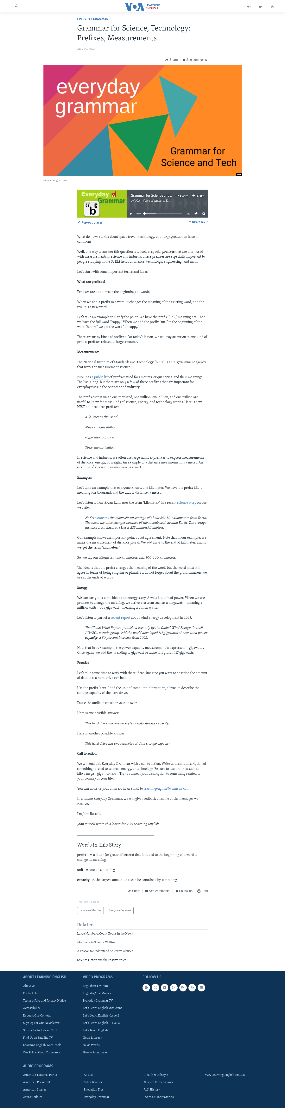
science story (186, 503)
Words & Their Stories (159, 1097)
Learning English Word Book (42, 1045)
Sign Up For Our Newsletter (41, 1023)
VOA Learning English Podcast (225, 1075)
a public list (100, 377)
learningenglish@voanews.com (166, 789)
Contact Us (30, 993)
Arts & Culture (32, 1097)
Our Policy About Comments (41, 1052)
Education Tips (94, 1089)
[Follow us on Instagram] (173, 987)
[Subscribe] (201, 987)
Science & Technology (158, 1082)
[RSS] (183, 987)
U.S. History (152, 1089)
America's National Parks (40, 1075)
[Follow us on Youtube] (164, 987)
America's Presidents (37, 1082)
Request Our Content (37, 1015)
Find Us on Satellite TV (38, 1037)
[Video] (261, 7)
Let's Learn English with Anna (102, 1008)
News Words (91, 1045)
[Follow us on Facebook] (146, 987)
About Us (29, 986)
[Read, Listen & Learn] (273, 7)
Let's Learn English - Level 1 (101, 1015)
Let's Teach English (95, 1030)
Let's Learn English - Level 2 (101, 1023)
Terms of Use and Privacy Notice (44, 1001)
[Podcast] (192, 987)
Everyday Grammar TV (98, 1001)
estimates (102, 518)
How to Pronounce (95, 1052)
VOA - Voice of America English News (159, 200)
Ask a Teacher (93, 1082)
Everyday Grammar (92, 19)
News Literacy (92, 1037)
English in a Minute (96, 986)
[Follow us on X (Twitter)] (155, 987)
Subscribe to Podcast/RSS (40, 1030)
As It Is (88, 1075)
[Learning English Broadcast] (249, 7)
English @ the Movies (97, 993)
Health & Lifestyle (156, 1075)
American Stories (34, 1089)
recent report (120, 618)
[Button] (171, 59)
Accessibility (31, 1008)
